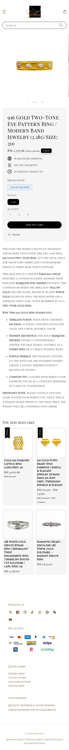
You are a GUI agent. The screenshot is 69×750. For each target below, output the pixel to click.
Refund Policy (54, 739)
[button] (4, 11)
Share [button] (16, 234)
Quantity (13, 209)
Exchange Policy (34, 743)
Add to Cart (34, 224)
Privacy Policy (35, 739)
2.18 (13, 202)
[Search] (61, 25)
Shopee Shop (16, 673)
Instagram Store (19, 681)
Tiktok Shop (16, 685)
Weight (12, 195)
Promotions (16, 180)
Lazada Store (17, 677)
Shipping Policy (15, 739)
